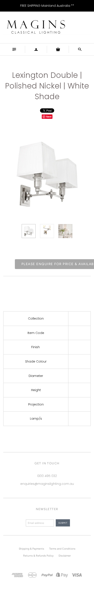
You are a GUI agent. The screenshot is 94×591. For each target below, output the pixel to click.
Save (49, 116)
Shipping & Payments (31, 548)
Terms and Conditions (62, 548)
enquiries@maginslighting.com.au (47, 484)
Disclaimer (65, 555)
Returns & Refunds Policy (38, 555)
